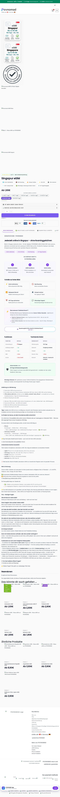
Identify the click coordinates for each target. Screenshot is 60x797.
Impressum (34, 724)
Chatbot (33, 749)
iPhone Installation (36, 751)
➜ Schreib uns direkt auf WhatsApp (9, 563)
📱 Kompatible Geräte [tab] (44, 230)
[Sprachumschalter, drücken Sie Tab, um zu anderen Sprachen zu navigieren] (56, 5)
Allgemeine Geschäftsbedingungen (40, 718)
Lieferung (34, 722)
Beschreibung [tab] (8, 230)
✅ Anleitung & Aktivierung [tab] (25, 230)
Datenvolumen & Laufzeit (30, 193)
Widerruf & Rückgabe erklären (39, 731)
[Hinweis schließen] (58, 786)
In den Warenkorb (30, 215)
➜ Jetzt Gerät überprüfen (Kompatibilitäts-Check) (13, 441)
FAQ (33, 716)
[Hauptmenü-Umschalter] (57, 10)
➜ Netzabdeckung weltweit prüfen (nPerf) (11, 478)
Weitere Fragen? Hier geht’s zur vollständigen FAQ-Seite (16, 566)
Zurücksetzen (4, 200)
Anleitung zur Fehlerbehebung (8, 515)
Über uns (34, 715)
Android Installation (36, 753)
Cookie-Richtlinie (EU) (37, 729)
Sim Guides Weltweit (36, 746)
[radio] (6, 195)
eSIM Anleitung (35, 748)
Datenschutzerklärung (37, 720)
